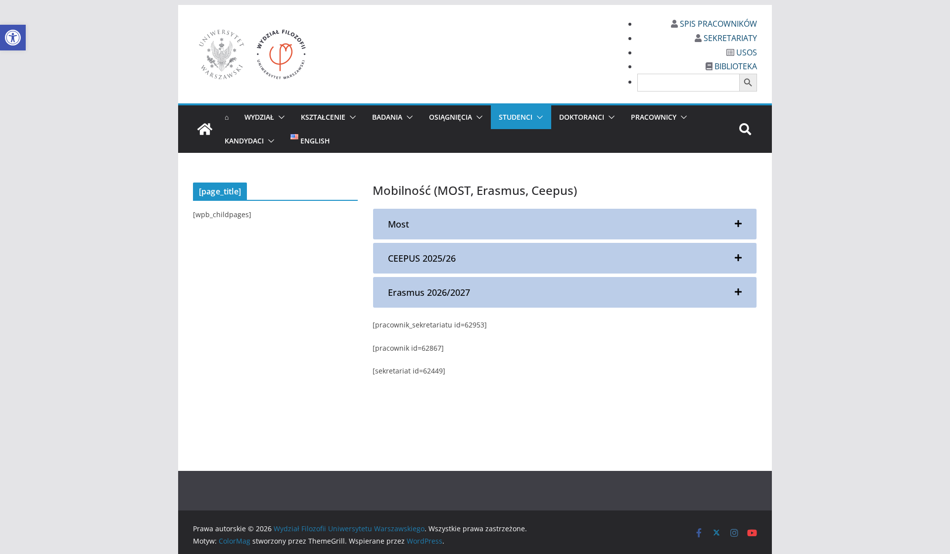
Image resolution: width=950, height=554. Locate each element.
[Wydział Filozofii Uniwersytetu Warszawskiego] (205, 129)
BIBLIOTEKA (734, 66)
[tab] (565, 224)
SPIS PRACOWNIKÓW (717, 23)
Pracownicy (653, 117)
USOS (745, 52)
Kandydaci (244, 140)
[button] (13, 37)
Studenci (515, 117)
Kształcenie (323, 117)
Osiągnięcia (450, 117)
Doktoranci (581, 117)
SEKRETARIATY (729, 38)
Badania (387, 117)
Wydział (259, 117)
